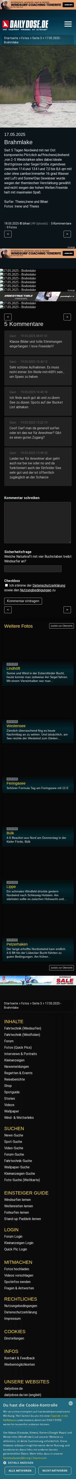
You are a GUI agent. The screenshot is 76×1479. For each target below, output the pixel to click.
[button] (38, 1462)
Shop (8, 1086)
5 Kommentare (61, 223)
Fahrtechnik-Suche (18, 1161)
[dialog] (38, 1438)
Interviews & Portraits (20, 1054)
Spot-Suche (13, 1142)
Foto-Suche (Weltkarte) (22, 1180)
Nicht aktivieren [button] (54, 1470)
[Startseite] (25, 28)
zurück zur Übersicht (61, 625)
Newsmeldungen (16, 1067)
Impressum (12, 1319)
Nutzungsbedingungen (20, 1306)
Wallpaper (11, 1111)
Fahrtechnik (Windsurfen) (22, 1028)
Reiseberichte (14, 1079)
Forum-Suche (14, 1154)
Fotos (25, 38)
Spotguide (12, 1092)
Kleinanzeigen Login (18, 1243)
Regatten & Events (18, 1073)
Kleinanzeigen (14, 1060)
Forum (9, 1041)
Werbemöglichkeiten (19, 1364)
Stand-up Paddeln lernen (22, 1219)
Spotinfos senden (17, 1282)
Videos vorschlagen (18, 1275)
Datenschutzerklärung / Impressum (25, 1458)
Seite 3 (37, 38)
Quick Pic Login (15, 1249)
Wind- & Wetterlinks (19, 1118)
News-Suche (13, 1135)
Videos (9, 1105)
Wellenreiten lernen (18, 1206)
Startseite (11, 38)
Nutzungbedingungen (35, 590)
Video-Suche (13, 1148)
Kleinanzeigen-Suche (19, 1174)
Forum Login (13, 1236)
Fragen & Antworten (19, 1288)
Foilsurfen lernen (16, 1212)
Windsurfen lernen (17, 1200)
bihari (26, 223)
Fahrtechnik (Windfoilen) (22, 1035)
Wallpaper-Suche (17, 1167)
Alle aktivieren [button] (20, 1470)
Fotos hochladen (16, 1269)
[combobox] (71, 1403)
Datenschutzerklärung (49, 585)
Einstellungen (14, 1338)
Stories (9, 1098)
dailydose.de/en (16, 1395)
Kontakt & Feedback (19, 1358)
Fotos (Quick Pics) (18, 1047)
